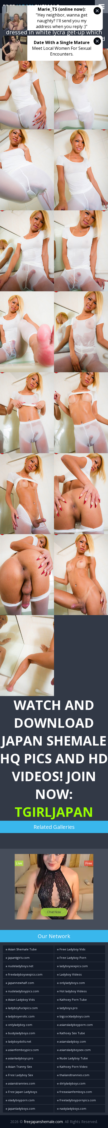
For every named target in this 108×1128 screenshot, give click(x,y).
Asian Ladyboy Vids (21, 999)
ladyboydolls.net (19, 1041)
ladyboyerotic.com (21, 1016)
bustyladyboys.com (21, 1033)
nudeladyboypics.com (23, 991)
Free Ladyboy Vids (72, 949)
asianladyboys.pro (20, 1058)
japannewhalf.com (20, 983)
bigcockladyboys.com (74, 1016)
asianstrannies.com (21, 1083)
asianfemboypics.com (23, 1050)
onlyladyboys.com (72, 983)
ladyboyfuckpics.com (22, 1008)
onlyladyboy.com (19, 1025)
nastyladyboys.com (72, 1108)
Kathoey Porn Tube (73, 999)
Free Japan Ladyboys (22, 1092)
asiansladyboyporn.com (76, 1025)
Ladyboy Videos (70, 974)
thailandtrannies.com (74, 1075)
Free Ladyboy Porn (72, 958)
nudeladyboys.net (20, 966)
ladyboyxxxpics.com (73, 966)
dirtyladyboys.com (72, 1083)
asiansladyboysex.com (75, 1050)
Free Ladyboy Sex (20, 1075)
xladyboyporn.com (21, 1100)
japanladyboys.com (21, 1108)
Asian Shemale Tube (22, 949)
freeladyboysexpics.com (24, 974)
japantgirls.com (18, 958)
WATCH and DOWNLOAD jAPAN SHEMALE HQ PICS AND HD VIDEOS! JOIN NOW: (54, 758)
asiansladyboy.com (72, 1041)
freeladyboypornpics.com (77, 1100)
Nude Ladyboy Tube (73, 1058)
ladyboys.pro (68, 1008)
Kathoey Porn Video (73, 1067)
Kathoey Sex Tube (72, 1033)
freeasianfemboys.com (75, 1092)
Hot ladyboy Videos (73, 991)
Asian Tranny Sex (19, 1067)
